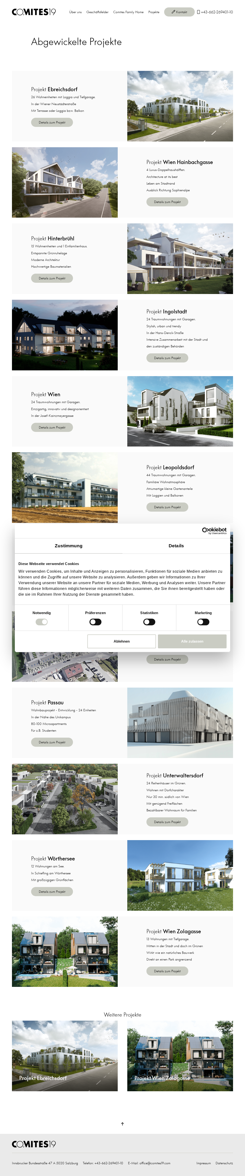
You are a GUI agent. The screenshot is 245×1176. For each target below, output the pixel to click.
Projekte (153, 12)
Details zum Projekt (52, 122)
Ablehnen (122, 641)
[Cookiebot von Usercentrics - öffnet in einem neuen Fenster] (206, 531)
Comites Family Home (128, 12)
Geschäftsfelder (97, 12)
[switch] (95, 622)
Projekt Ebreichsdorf (26, 1024)
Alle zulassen (192, 641)
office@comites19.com (154, 1163)
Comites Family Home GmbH (34, 12)
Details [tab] (176, 545)
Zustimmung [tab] (69, 545)
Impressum (203, 1163)
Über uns (75, 12)
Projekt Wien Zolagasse (144, 1024)
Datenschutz (224, 1163)
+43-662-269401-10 (109, 1163)
